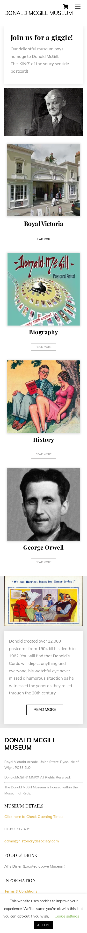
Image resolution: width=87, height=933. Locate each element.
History (43, 439)
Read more (43, 239)
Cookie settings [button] (67, 916)
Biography (43, 332)
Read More (45, 709)
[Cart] (66, 6)
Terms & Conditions (20, 891)
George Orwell (43, 547)
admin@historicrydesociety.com (31, 841)
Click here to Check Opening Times (33, 816)
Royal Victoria (43, 223)
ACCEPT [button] (43, 925)
